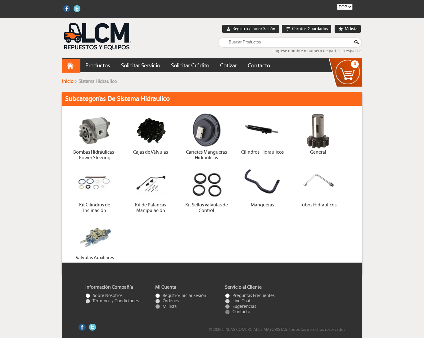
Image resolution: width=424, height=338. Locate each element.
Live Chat (241, 301)
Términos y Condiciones (115, 301)
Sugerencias (244, 306)
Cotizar (228, 65)
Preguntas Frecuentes (253, 295)
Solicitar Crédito (190, 65)
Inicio (68, 81)
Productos (97, 65)
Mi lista (351, 28)
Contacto (259, 65)
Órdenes (170, 301)
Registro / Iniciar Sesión (254, 28)
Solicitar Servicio (140, 65)
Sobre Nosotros (107, 295)
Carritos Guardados (309, 28)
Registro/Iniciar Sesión (184, 295)
